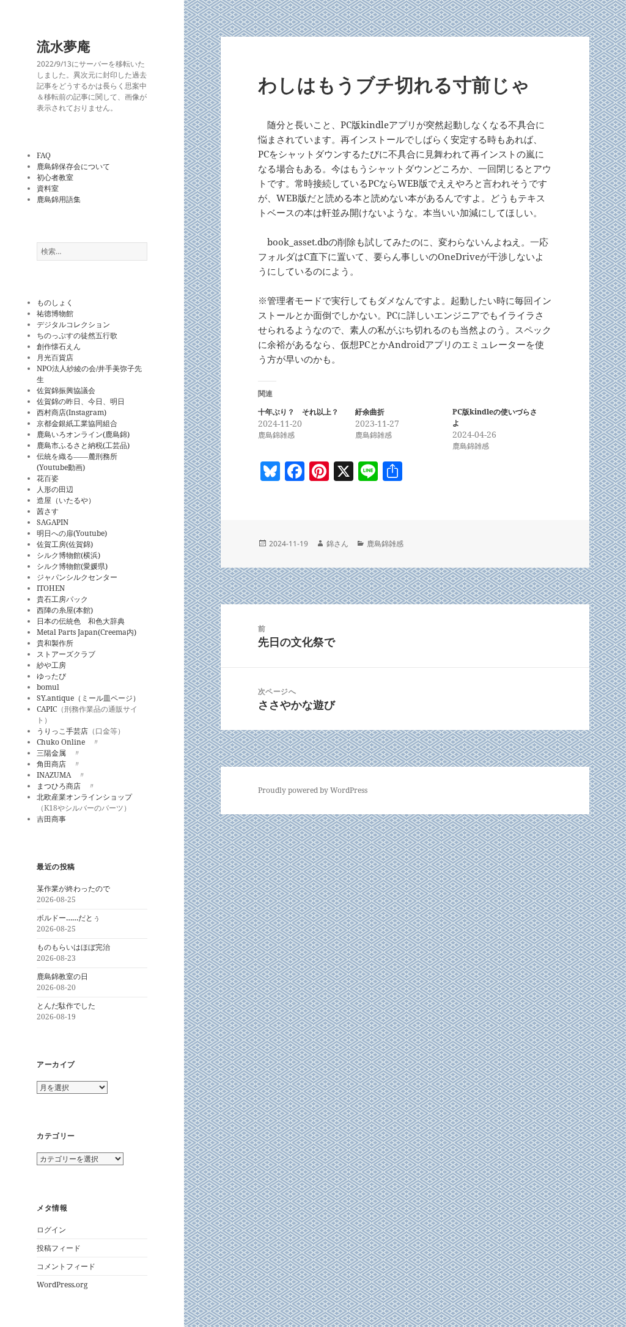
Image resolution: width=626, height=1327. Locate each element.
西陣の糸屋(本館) (65, 610)
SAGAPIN (52, 522)
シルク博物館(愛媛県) (72, 566)
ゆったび (51, 676)
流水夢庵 (63, 46)
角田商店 (51, 764)
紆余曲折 (370, 412)
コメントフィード (66, 1266)
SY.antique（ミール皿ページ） (88, 698)
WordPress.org (62, 1284)
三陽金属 (51, 753)
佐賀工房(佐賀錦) (65, 544)
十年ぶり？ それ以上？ (298, 412)
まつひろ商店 (59, 786)
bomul (48, 687)
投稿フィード (59, 1248)
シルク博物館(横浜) (68, 555)
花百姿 (48, 478)
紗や (44, 665)
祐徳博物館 (55, 313)
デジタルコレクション (73, 324)
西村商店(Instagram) (71, 412)
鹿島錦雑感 (385, 543)
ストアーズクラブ (66, 654)
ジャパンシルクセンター (77, 577)
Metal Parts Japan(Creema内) (86, 632)
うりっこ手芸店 (62, 731)
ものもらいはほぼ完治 (73, 947)
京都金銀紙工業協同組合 (77, 423)
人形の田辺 (55, 489)
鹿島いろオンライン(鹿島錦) (83, 434)
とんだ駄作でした (66, 1005)
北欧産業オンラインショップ (84, 797)
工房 (58, 665)
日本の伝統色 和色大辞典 (81, 621)
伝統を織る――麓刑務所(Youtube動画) (77, 461)
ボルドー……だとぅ (68, 918)
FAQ (44, 155)
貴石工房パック (62, 599)
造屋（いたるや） (66, 500)
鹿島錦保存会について (73, 166)
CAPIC (47, 709)
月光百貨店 (55, 357)
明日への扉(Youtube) (72, 533)
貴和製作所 (55, 643)
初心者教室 (55, 177)
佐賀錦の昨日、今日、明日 (81, 401)
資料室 (48, 188)
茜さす (48, 511)
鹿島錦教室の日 (62, 976)
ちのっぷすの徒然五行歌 (77, 335)
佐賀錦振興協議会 (66, 390)
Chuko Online (61, 742)
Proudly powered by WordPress (312, 790)
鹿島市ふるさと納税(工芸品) (83, 445)
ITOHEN (51, 588)
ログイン (51, 1229)
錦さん (337, 543)
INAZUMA (54, 775)
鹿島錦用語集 (59, 199)
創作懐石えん (59, 346)
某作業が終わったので (73, 888)
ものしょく (55, 302)
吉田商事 (51, 819)
